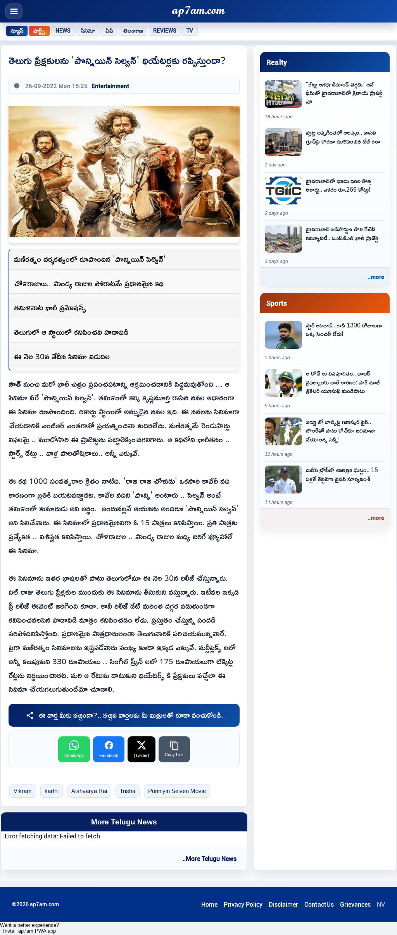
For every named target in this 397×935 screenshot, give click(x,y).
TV (189, 30)
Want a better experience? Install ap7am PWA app (29, 928)
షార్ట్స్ (39, 30)
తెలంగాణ (133, 30)
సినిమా (88, 30)
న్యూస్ (16, 30)
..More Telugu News (209, 858)
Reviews (164, 30)
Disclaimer (283, 904)
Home (209, 904)
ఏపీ (109, 30)
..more (376, 276)
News (63, 30)
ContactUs (319, 904)
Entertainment (110, 86)
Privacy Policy (243, 904)
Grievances (355, 904)
